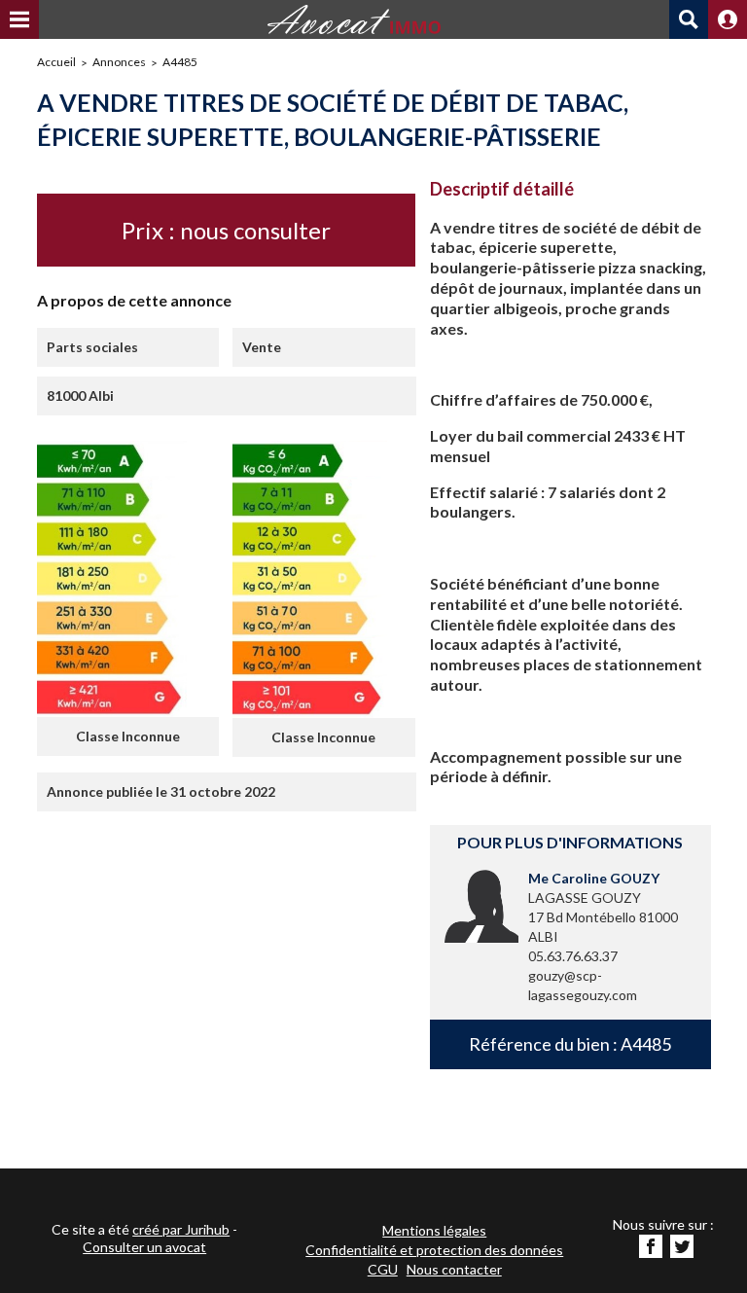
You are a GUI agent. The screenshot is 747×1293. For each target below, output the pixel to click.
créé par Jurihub (181, 1229)
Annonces (119, 61)
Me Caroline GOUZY (593, 878)
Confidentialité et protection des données (434, 1249)
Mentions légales (434, 1230)
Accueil (56, 61)
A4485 (179, 61)
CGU (383, 1269)
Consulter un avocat (144, 1247)
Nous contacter (454, 1269)
